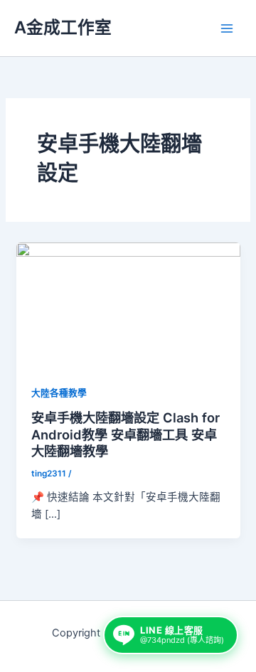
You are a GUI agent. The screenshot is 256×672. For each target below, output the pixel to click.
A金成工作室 (63, 27)
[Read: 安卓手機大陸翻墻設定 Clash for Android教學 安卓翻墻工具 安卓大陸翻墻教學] (128, 304)
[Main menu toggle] (227, 28)
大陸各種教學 (59, 393)
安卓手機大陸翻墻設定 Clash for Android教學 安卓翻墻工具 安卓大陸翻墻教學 (125, 434)
